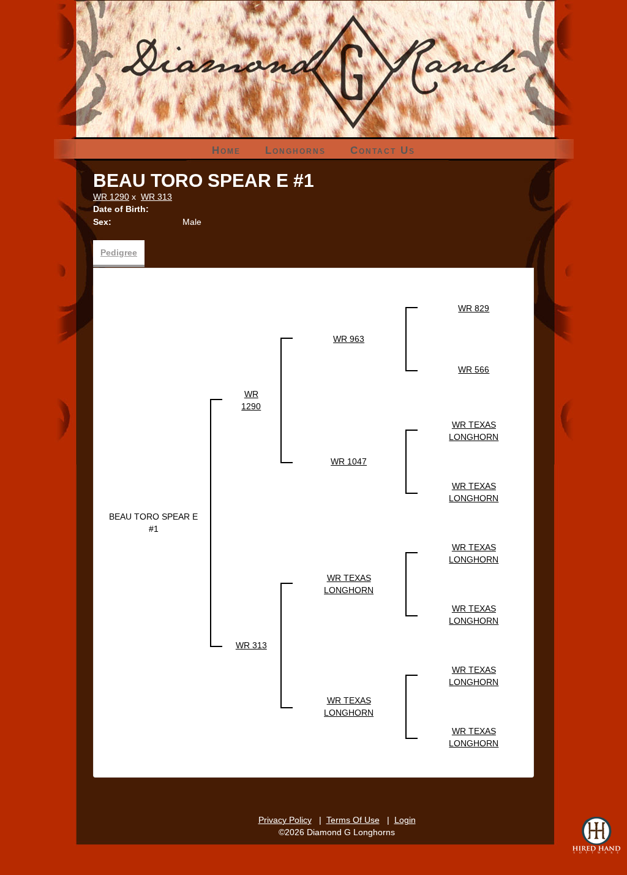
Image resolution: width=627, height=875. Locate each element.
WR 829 (473, 308)
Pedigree (118, 252)
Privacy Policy (285, 820)
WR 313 (156, 197)
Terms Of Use (353, 820)
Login (405, 820)
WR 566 (473, 369)
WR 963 (348, 339)
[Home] (314, 42)
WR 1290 (111, 197)
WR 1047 (349, 461)
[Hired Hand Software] (596, 835)
